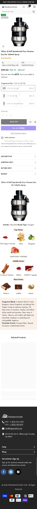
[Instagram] (11, 472)
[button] (6, 58)
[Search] (33, 11)
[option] (18, 2)
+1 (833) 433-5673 (16, 424)
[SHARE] (34, 122)
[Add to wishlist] (30, 122)
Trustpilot (5, 441)
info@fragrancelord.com (13, 428)
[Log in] (24, 7)
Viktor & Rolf (6, 65)
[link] (18, 395)
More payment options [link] (18, 133)
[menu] (34, 7)
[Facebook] (3, 472)
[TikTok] (18, 472)
